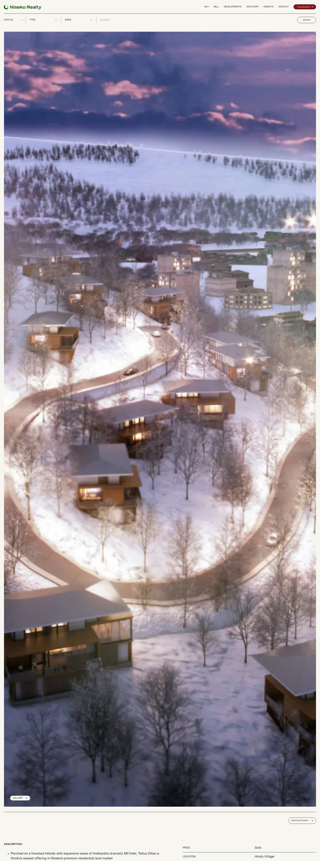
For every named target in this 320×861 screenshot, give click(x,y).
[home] (22, 7)
